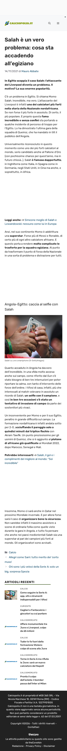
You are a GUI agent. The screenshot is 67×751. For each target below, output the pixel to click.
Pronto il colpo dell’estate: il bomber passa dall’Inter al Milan (33, 680)
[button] (49, 23)
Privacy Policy (33, 746)
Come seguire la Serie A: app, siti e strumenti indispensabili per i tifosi (33, 596)
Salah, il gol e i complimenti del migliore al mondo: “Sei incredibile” (29, 459)
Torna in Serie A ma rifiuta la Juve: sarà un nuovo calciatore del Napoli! (34, 662)
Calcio (12, 552)
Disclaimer (49, 746)
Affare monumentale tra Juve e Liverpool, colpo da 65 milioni (33, 627)
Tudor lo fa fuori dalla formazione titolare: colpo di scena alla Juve (33, 645)
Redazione (18, 746)
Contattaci (33, 727)
